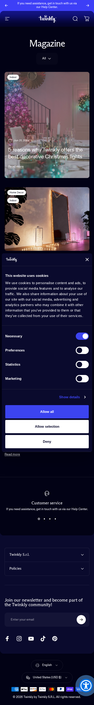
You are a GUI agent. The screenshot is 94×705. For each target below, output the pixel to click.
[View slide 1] (39, 519)
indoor (13, 77)
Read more (16, 166)
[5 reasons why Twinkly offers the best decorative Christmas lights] (47, 125)
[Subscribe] (81, 619)
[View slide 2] (44, 519)
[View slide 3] (49, 519)
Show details (69, 397)
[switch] (82, 350)
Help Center (49, 7)
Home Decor (17, 192)
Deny (47, 441)
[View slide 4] (55, 519)
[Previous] (6, 5)
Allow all (47, 412)
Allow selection (47, 426)
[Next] (88, 5)
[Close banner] (87, 259)
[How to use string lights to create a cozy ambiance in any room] (47, 219)
